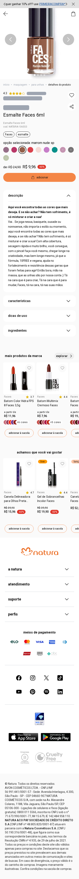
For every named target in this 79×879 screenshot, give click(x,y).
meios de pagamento (39, 632)
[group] (35, 4)
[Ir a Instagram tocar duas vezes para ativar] (32, 677)
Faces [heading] (7, 396)
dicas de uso (17, 316)
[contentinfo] (30, 397)
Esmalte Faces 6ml (24, 115)
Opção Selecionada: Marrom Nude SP (28, 143)
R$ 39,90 (9, 507)
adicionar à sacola (19, 433)
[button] (39, 39)
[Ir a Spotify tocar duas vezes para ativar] (46, 691)
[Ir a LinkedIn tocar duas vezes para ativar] (60, 691)
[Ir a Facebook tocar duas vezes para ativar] (18, 677)
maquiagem (20, 84)
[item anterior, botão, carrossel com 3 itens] (4, 4)
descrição (15, 195)
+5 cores (55, 422)
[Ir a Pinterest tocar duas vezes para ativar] (32, 691)
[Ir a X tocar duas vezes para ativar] (46, 677)
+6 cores (22, 422)
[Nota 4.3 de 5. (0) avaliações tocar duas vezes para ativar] (36, 93)
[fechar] (73, 4)
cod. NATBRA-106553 (15, 126)
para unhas (37, 84)
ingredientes (17, 330)
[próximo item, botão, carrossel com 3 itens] (66, 4)
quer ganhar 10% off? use (21, 4)
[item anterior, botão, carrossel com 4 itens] (10, 39)
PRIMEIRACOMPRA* (52, 4)
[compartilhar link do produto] (72, 107)
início (6, 84)
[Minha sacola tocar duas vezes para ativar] (73, 14)
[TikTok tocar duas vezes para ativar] (60, 677)
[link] (19, 404)
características (19, 301)
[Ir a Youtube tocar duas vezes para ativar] (18, 691)
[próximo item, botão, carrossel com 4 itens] (68, 39)
